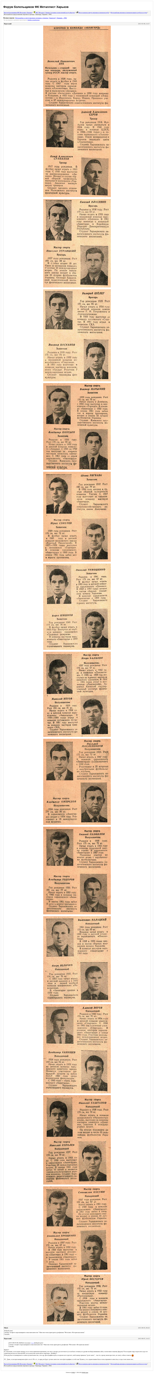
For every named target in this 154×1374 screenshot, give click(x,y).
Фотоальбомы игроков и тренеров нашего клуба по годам (128, 12)
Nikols (6, 1328)
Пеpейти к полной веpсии (33, 20)
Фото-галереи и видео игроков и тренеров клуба (93, 12)
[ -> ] (32, 1343)
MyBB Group (85, 1372)
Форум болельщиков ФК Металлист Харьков (36, 7)
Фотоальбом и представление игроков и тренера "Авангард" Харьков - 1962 (41, 18)
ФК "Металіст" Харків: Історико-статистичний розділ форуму (55, 12)
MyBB (73, 1372)
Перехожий (7, 24)
